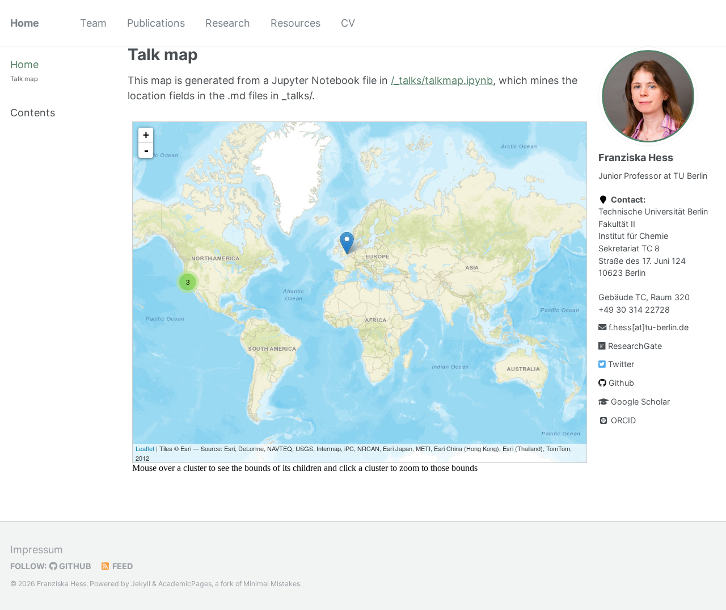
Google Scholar (639, 401)
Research (227, 23)
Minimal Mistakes (271, 583)
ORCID (622, 420)
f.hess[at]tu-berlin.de (647, 327)
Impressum (36, 550)
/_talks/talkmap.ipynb (442, 80)
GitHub (74, 566)
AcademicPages (185, 583)
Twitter (620, 364)
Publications (156, 23)
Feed (122, 566)
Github (620, 383)
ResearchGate (634, 346)
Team (93, 23)
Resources (295, 23)
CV (348, 23)
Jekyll (140, 583)
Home (24, 23)
